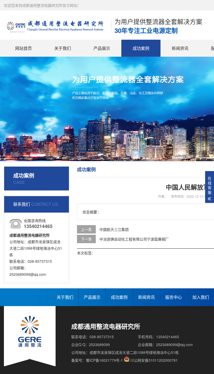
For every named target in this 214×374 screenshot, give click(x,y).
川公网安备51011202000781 (154, 360)
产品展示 (101, 48)
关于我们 (62, 48)
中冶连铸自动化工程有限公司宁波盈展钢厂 (134, 239)
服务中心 (173, 297)
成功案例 (141, 48)
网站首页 (23, 48)
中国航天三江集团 (114, 229)
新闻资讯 (180, 48)
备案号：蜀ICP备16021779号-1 (97, 360)
